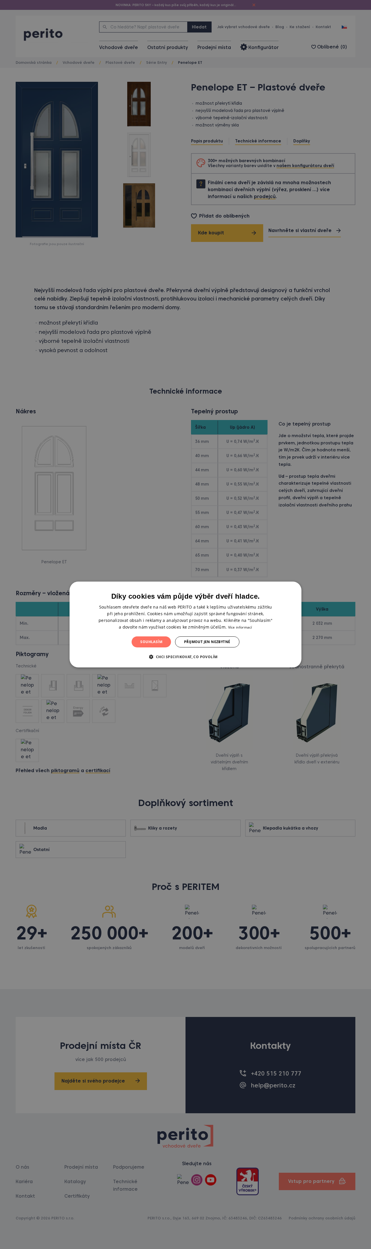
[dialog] (185, 624)
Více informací (240, 627)
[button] (185, 656)
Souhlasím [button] (151, 641)
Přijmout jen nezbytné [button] (207, 641)
